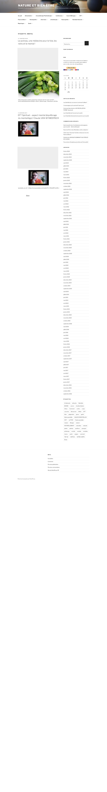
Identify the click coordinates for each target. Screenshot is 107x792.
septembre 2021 (67, 218)
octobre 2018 (66, 320)
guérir (82, 414)
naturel (78, 422)
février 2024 (66, 151)
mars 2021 (66, 236)
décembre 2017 (67, 350)
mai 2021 (65, 230)
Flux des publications (53, 464)
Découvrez (73, 411)
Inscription (50, 458)
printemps (66, 431)
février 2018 (66, 344)
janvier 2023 (66, 180)
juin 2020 (65, 262)
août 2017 (66, 361)
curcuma (66, 411)
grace (77, 414)
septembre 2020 (67, 253)
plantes (71, 428)
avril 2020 (66, 268)
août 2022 (66, 192)
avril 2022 (65, 204)
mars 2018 (66, 341)
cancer (72, 406)
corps (83, 408)
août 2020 (66, 256)
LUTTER (71, 420)
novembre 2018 (67, 318)
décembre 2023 (67, 154)
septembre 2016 (67, 393)
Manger (72, 422)
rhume (66, 434)
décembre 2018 (67, 315)
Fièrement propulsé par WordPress (26, 479)
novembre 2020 (67, 247)
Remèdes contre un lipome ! (81, 129)
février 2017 (66, 379)
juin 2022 (65, 198)
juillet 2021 (66, 224)
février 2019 (66, 309)
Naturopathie (64, 19)
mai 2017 (65, 370)
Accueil (20, 15)
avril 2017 (65, 373)
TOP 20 (66, 437)
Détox (79, 411)
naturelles (78, 425)
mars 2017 (66, 376)
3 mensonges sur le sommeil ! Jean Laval (73, 105)
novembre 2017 (67, 353)
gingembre (71, 414)
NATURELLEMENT (69, 425)
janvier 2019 (66, 312)
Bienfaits (81, 403)
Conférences (59, 15)
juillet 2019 (66, 294)
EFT (81, 15)
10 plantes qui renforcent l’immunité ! (79, 142)
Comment (71, 408)
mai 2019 (65, 300)
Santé (29, 23)
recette (73, 431)
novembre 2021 (67, 215)
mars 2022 (66, 206)
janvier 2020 (66, 277)
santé (71, 434)
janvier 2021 (66, 242)
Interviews (43, 19)
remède (79, 431)
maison (66, 422)
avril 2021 (65, 233)
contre (78, 408)
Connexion (50, 461)
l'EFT (65, 420)
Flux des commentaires (54, 467)
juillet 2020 (66, 259)
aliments (74, 403)
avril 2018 (65, 338)
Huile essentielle (68, 417)
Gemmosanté (66, 125)
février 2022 (66, 209)
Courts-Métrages (71, 15)
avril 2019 (65, 303)
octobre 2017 (66, 355)
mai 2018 (65, 335)
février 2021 (66, 239)
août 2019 (66, 291)
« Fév (68, 91)
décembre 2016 (67, 385)
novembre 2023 (67, 157)
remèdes (85, 431)
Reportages (21, 23)
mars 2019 (66, 306)
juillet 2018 (66, 329)
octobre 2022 (66, 186)
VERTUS (72, 437)
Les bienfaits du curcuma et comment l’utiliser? (75, 102)
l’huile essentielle (79, 420)
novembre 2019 (67, 282)
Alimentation (28, 15)
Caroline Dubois (80, 406)
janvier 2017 (66, 382)
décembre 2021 (67, 212)
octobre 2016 (66, 391)
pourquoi (84, 428)
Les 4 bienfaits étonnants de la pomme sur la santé (76, 116)
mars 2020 (66, 271)
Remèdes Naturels (77, 19)
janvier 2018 (66, 347)
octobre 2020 (66, 250)
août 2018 (66, 326)
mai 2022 (65, 201)
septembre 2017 (67, 358)
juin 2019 (65, 297)
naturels (85, 425)
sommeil (82, 434)
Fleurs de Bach (22, 19)
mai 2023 (65, 171)
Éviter (65, 439)
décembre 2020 (67, 244)
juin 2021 (65, 227)
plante (65, 428)
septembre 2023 (67, 160)
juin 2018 (65, 332)
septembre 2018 (67, 323)
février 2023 (66, 177)
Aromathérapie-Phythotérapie (44, 15)
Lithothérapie (53, 19)
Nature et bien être (36, 5)
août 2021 (66, 221)
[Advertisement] (37, 59)
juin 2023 (65, 168)
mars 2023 (66, 174)
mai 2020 (65, 265)
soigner (76, 434)
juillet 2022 (66, 195)
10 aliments (67, 403)
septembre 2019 (67, 288)
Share (27, 195)
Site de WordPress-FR (53, 470)
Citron (65, 408)
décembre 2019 (67, 280)
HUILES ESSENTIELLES (80, 417)
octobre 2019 (66, 285)
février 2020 (66, 274)
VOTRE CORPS (81, 437)
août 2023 (66, 163)
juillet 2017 (66, 364)
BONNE (66, 406)
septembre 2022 (67, 189)
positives (77, 428)
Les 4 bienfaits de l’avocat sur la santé (72, 113)
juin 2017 (65, 367)
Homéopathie (33, 19)
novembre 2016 (67, 388)
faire (65, 414)
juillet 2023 (66, 166)
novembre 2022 (67, 183)
